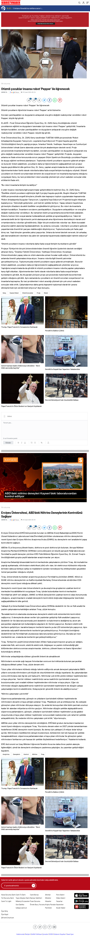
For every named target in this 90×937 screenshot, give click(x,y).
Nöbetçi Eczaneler (23, 901)
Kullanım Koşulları (60, 934)
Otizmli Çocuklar (27, 293)
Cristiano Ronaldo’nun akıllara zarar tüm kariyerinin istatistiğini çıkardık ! (28, 8)
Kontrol (26, 754)
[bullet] (35, 442)
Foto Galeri (60, 895)
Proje (38, 293)
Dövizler (48, 898)
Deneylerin (16, 754)
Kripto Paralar (50, 904)
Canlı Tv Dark (21, 895)
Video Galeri (60, 898)
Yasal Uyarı (70, 934)
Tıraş (42, 754)
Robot (46, 293)
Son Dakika (20, 904)
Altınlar (48, 895)
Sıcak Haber (60, 908)
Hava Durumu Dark (8, 895)
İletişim (27, 934)
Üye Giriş (4, 911)
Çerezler (45, 934)
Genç (4, 293)
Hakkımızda (20, 934)
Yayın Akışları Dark (23, 898)
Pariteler (48, 908)
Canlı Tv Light (6, 901)
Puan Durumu (35, 901)
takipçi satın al (21, 908)
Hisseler (48, 901)
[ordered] (31, 442)
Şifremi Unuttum (7, 918)
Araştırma (6, 754)
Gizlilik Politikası (36, 934)
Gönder (8, 443)
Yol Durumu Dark (7, 898)
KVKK (51, 934)
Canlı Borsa (34, 895)
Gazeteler (60, 904)
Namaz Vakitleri (36, 898)
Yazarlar (59, 901)
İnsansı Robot (14, 293)
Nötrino (34, 754)
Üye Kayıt (4, 914)
